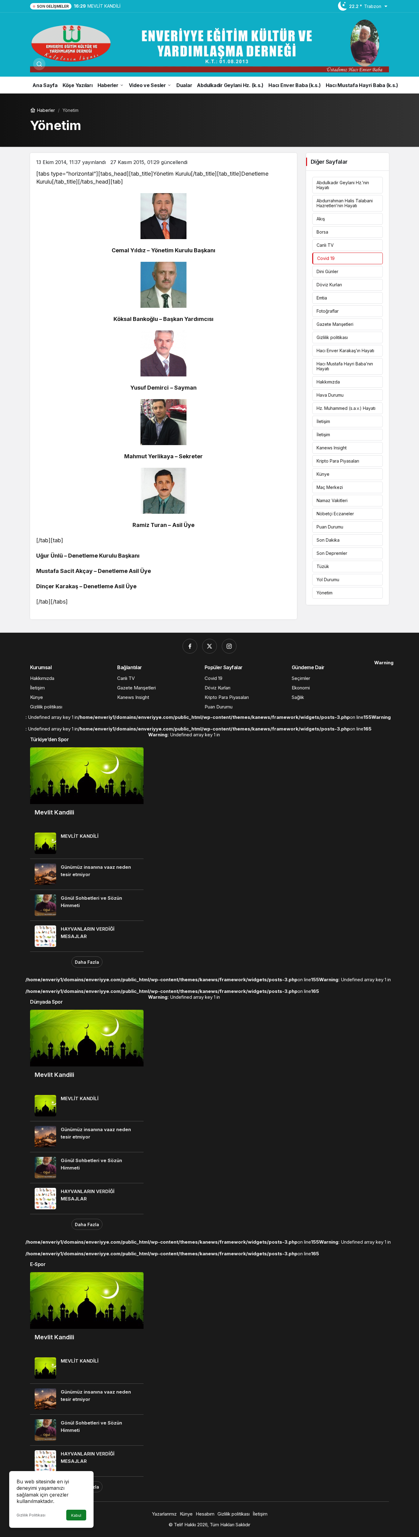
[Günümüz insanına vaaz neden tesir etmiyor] (87, 874)
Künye (323, 474)
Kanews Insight (332, 447)
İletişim (323, 421)
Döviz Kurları (329, 284)
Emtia (322, 297)
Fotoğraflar (328, 311)
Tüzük (323, 566)
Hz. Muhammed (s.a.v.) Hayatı (346, 408)
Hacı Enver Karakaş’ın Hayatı (345, 350)
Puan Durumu (330, 526)
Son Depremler (332, 553)
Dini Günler (327, 271)
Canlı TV (325, 245)
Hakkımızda (328, 381)
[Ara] (39, 64)
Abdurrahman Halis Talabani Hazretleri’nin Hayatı (345, 203)
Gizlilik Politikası (31, 1515)
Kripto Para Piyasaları (338, 460)
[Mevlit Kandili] (87, 787)
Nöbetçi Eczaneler (335, 513)
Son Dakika (328, 540)
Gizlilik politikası (332, 337)
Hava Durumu (330, 395)
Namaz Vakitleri (332, 500)
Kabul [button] (76, 1515)
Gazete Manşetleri (335, 324)
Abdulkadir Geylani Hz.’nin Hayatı (343, 185)
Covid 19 (326, 258)
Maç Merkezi (330, 487)
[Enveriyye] (209, 45)
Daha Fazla (87, 962)
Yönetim (325, 592)
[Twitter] (209, 646)
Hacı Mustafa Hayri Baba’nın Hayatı (345, 366)
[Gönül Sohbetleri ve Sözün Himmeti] (87, 905)
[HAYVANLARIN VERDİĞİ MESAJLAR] (87, 936)
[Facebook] (190, 646)
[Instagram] (229, 646)
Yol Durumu (328, 579)
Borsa (322, 232)
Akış (321, 218)
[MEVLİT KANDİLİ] (87, 843)
